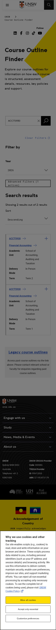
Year (8, 161)
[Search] (49, 5)
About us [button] (10, 446)
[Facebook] (21, 33)
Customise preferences (28, 618)
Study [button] (8, 427)
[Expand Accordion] (46, 238)
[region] (28, 580)
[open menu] (7, 5)
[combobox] (28, 170)
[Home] (28, 5)
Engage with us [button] (14, 418)
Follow (40, 28)
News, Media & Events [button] (19, 437)
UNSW (7, 16)
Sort (8, 210)
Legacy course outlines (28, 352)
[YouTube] (39, 33)
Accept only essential (28, 609)
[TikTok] (33, 33)
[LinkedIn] (15, 33)
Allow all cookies (28, 600)
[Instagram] (27, 33)
